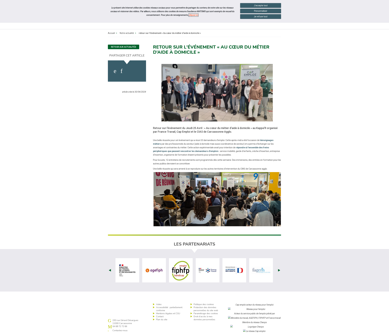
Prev (110, 270)
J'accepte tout (261, 5)
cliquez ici (193, 15)
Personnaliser (260, 11)
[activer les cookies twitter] (129, 71)
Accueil (111, 33)
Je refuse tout (260, 16)
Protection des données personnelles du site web (206, 309)
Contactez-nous (119, 330)
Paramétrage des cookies (206, 313)
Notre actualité (127, 33)
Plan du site (161, 319)
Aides (159, 304)
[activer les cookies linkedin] (121, 71)
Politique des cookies (204, 304)
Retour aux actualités (123, 47)
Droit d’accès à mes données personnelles (204, 318)
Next (279, 270)
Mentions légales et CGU (168, 313)
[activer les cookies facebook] (115, 71)
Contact (160, 316)
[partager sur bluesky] (138, 71)
